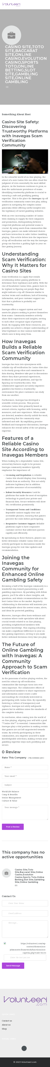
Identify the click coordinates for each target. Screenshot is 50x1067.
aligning (22, 720)
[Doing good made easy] (13, 4)
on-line (5, 720)
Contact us (7, 1021)
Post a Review (12, 827)
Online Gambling (39, 234)
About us (6, 1025)
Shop (4, 1029)
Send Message (13, 965)
